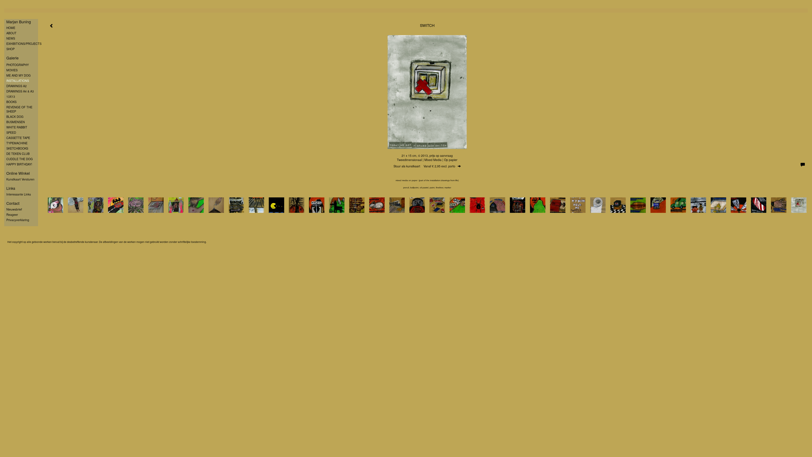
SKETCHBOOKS (17, 148)
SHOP (10, 49)
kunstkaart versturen (20, 179)
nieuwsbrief (14, 209)
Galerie (12, 58)
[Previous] (54, 205)
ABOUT (11, 33)
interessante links (18, 194)
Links (10, 188)
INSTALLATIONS (17, 80)
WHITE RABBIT (16, 127)
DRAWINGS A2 (16, 86)
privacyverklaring (17, 220)
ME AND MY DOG (18, 75)
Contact (12, 203)
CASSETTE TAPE (18, 138)
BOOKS (11, 102)
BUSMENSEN (15, 122)
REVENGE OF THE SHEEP (19, 109)
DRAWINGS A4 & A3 (20, 91)
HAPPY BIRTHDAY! (19, 164)
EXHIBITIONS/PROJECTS (22, 43)
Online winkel (18, 173)
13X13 (10, 96)
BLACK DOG (14, 116)
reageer (12, 214)
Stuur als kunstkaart (424, 166)
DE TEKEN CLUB (18, 153)
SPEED (11, 132)
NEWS (10, 38)
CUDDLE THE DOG (19, 159)
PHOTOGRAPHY (17, 65)
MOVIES (12, 70)
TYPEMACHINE (16, 143)
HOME (10, 28)
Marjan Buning (18, 21)
